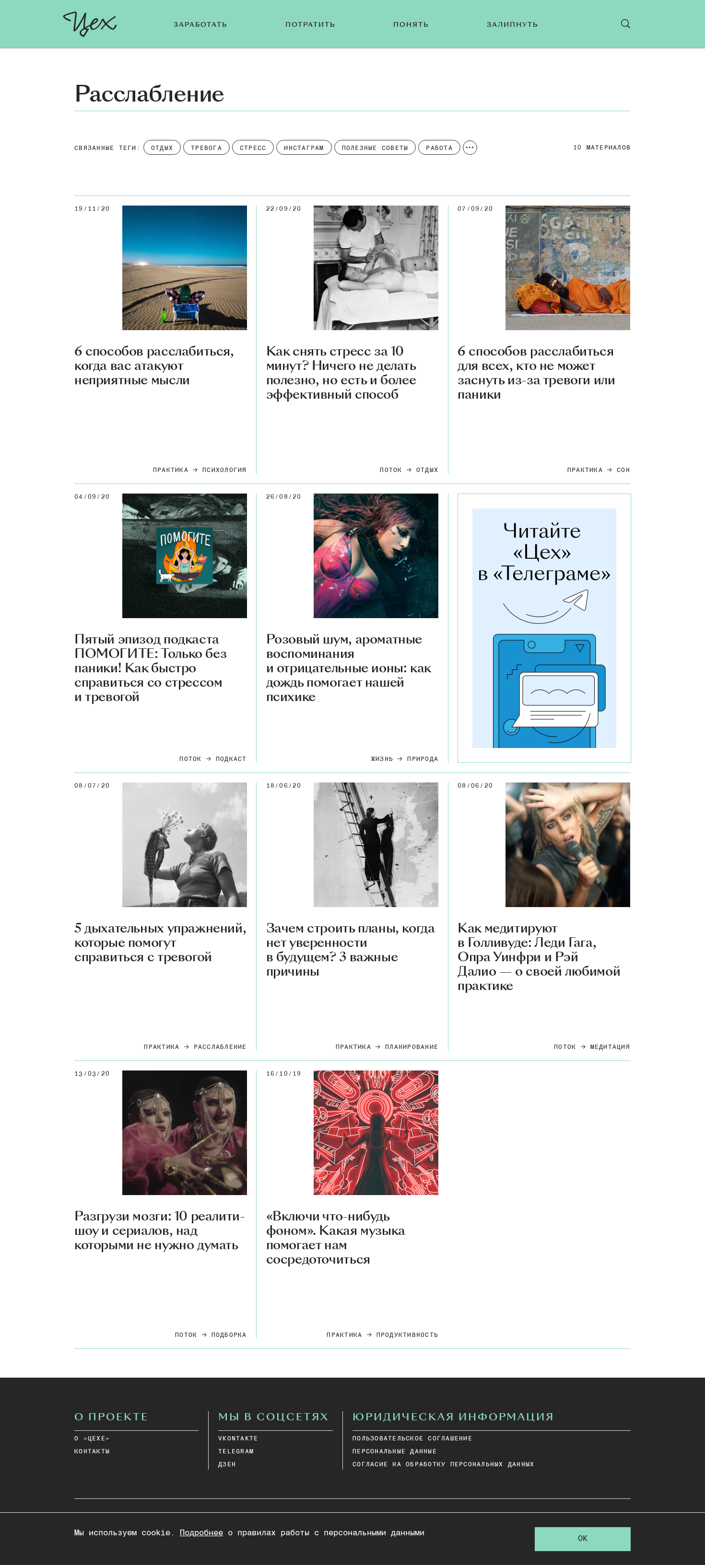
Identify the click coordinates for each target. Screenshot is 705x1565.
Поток (391, 470)
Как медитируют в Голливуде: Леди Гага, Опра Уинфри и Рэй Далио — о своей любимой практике (539, 957)
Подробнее (201, 1533)
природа (422, 759)
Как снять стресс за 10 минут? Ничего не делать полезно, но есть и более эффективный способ (341, 373)
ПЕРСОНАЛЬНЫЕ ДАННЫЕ (394, 1452)
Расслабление (220, 1047)
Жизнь (382, 759)
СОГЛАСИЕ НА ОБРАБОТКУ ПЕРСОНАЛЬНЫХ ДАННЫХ (443, 1464)
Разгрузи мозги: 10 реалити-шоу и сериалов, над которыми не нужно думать (159, 1231)
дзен (227, 1464)
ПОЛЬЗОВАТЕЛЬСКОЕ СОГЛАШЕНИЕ (412, 1439)
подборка (229, 1335)
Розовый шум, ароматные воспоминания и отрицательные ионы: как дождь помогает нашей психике (348, 668)
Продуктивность (407, 1335)
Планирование (411, 1047)
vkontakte (238, 1439)
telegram (236, 1452)
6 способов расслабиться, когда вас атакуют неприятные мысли (154, 366)
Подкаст (231, 759)
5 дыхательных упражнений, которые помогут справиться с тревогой (160, 943)
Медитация (610, 1047)
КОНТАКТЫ (92, 1452)
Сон (623, 470)
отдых (427, 470)
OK (583, 1539)
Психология (224, 470)
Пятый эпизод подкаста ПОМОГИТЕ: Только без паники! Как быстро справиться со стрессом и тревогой (150, 668)
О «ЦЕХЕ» (92, 1439)
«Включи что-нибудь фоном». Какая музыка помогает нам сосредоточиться (335, 1238)
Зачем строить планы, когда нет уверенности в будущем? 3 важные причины (350, 950)
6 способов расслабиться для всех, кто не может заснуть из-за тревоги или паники (536, 373)
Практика (170, 470)
